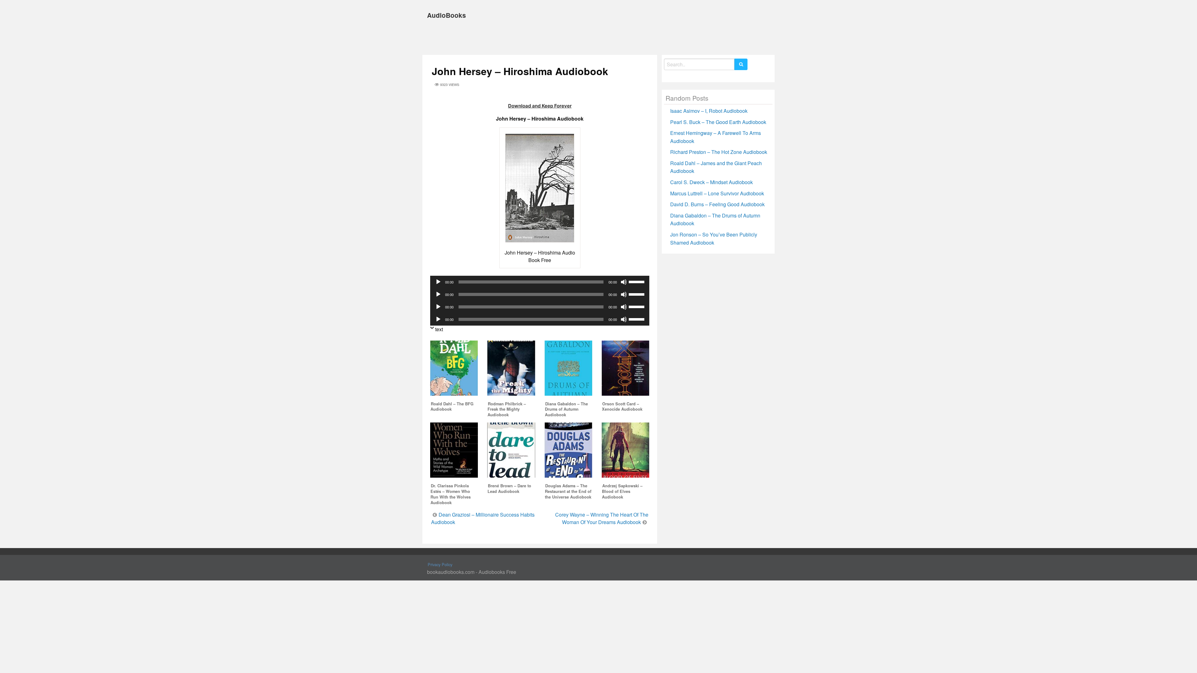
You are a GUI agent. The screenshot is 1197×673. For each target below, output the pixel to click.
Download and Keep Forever (540, 106)
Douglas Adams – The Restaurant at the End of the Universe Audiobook (568, 491)
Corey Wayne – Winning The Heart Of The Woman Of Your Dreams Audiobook (601, 518)
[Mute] (624, 282)
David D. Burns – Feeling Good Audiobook (717, 204)
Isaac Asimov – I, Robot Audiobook (709, 110)
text (439, 329)
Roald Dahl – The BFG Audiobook (452, 406)
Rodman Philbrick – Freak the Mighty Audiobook (507, 409)
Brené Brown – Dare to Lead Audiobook (509, 488)
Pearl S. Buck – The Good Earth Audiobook (718, 122)
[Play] (438, 282)
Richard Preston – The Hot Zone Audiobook (718, 151)
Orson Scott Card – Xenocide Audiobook (622, 406)
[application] (539, 282)
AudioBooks (446, 15)
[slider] (637, 281)
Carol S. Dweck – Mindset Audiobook (711, 182)
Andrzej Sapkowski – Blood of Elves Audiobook (622, 491)
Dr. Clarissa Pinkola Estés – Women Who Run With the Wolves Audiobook (450, 494)
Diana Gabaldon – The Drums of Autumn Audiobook (566, 409)
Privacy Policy (440, 564)
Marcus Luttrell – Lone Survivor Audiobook (717, 193)
